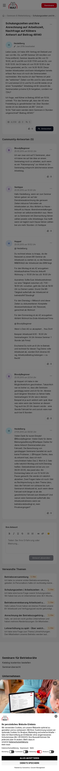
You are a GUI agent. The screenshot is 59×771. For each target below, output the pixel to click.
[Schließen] (55, 683)
